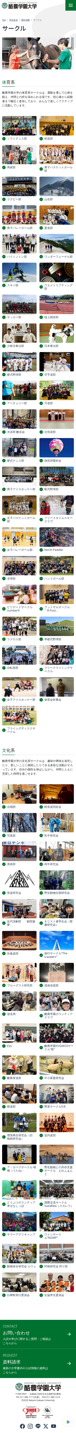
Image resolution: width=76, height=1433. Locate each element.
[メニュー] (70, 5)
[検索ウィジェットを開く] (68, 1422)
